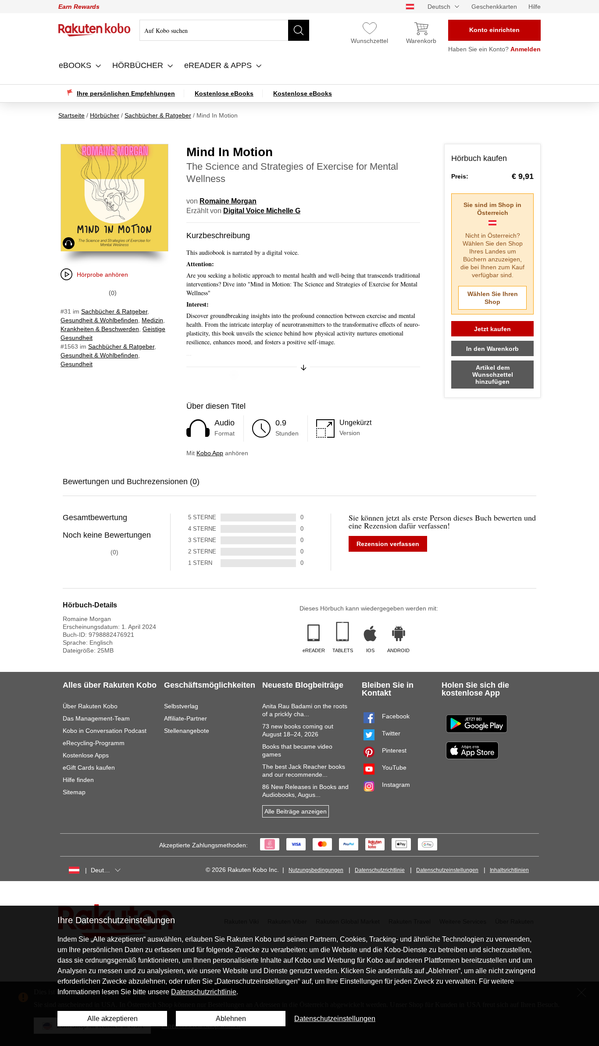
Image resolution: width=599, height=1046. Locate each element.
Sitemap (74, 792)
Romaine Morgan (228, 201)
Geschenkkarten (494, 6)
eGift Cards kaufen (89, 767)
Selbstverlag (181, 706)
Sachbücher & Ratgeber (114, 311)
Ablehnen (231, 1018)
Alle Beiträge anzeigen (295, 811)
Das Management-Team (96, 718)
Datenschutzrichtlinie (380, 870)
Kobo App (209, 453)
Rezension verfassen (388, 543)
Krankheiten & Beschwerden (100, 328)
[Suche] (298, 30)
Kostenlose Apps (86, 755)
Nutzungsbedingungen (316, 870)
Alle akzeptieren (112, 1018)
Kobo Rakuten (94, 30)
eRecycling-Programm (94, 742)
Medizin (152, 320)
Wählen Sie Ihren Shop (492, 297)
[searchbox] (224, 30)
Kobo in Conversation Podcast (104, 730)
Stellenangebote (186, 730)
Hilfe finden (78, 779)
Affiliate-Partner (185, 718)
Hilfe (534, 6)
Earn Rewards (79, 6)
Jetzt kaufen (492, 328)
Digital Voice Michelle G (261, 210)
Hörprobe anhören (102, 274)
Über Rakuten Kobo (90, 706)
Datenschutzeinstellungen (447, 870)
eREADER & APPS (219, 65)
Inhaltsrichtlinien (509, 870)
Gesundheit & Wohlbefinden (99, 320)
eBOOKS (76, 65)
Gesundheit (77, 364)
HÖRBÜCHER (138, 65)
